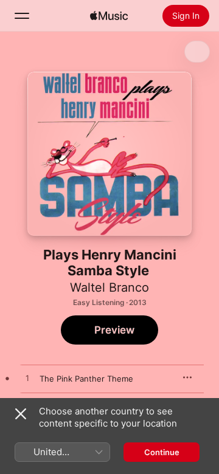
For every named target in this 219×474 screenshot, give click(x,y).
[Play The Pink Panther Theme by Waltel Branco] (27, 378)
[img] (109, 15)
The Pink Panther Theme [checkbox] (86, 378)
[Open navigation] (22, 15)
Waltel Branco (109, 287)
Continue (161, 452)
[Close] (20, 413)
